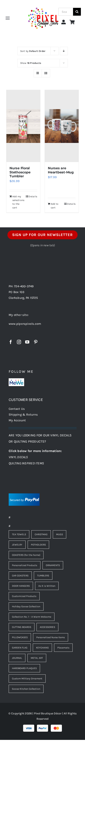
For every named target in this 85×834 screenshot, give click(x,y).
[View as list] (46, 73)
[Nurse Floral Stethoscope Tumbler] (23, 126)
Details (33, 196)
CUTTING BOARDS (21, 627)
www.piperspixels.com (25, 324)
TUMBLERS (43, 575)
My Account (17, 420)
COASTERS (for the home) (26, 555)
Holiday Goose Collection (26, 606)
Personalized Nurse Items (50, 637)
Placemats (63, 647)
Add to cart (54, 205)
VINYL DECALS (18, 457)
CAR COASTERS (20, 575)
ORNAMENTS (53, 565)
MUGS (59, 534)
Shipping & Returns (23, 414)
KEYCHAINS (42, 647)
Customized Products (24, 596)
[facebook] (11, 342)
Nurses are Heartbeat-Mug (61, 170)
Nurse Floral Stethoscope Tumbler (19, 172)
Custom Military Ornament (27, 678)
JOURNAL (17, 657)
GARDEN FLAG (19, 647)
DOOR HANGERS (21, 585)
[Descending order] (64, 51)
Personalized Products (24, 565)
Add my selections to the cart (17, 202)
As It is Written (46, 585)
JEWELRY (17, 544)
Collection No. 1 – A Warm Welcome (31, 616)
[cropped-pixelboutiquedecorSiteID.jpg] (43, 4)
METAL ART (37, 657)
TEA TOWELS (19, 534)
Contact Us (17, 409)
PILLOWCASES (20, 637)
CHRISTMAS (41, 534)
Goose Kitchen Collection (26, 688)
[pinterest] (36, 342)
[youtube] (27, 342)
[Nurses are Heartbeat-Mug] (62, 126)
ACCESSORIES (47, 627)
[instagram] (19, 342)
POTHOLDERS (38, 544)
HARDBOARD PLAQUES (24, 668)
